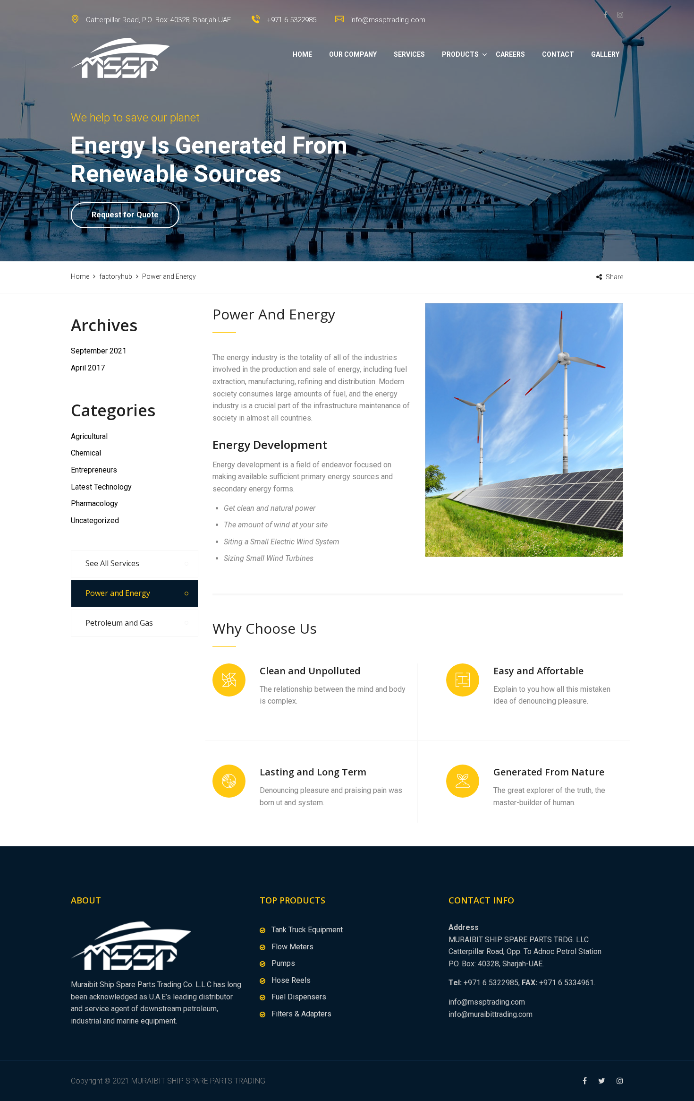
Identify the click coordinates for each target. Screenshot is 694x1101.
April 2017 (88, 367)
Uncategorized (95, 520)
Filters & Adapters (301, 1013)
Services (409, 54)
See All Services (112, 563)
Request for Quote (125, 214)
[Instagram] (617, 15)
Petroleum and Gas (119, 623)
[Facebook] (607, 15)
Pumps (283, 963)
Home (302, 54)
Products (460, 54)
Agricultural (89, 436)
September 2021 (99, 350)
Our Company (353, 54)
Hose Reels (291, 980)
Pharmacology (94, 503)
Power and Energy (117, 593)
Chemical (86, 452)
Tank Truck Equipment (307, 929)
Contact (558, 54)
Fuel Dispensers (298, 996)
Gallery (605, 54)
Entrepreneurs (94, 469)
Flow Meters (292, 946)
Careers (510, 54)
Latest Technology (101, 486)
